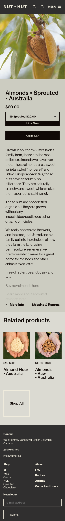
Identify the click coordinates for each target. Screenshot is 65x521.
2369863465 (11, 449)
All (4, 470)
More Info (17, 304)
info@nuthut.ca (12, 455)
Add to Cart (32, 135)
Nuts (6, 473)
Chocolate (9, 487)
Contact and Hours (46, 486)
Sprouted (8, 484)
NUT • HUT (15, 6)
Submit (14, 514)
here (35, 285)
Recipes (40, 475)
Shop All (17, 403)
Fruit (6, 480)
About (39, 464)
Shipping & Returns (46, 304)
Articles (40, 480)
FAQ (37, 470)
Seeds (7, 477)
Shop (6, 464)
